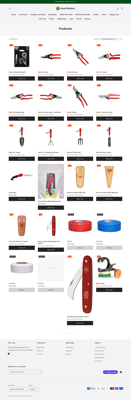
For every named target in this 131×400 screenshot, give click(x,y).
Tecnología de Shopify (27, 396)
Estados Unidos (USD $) (17, 389)
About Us (40, 351)
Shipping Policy (100, 357)
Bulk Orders (40, 347)
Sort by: (97, 39)
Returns (39, 354)
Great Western (16, 396)
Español (33, 389)
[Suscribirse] (40, 372)
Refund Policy (99, 354)
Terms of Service (100, 347)
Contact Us (98, 361)
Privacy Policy (99, 351)
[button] (10, 8)
